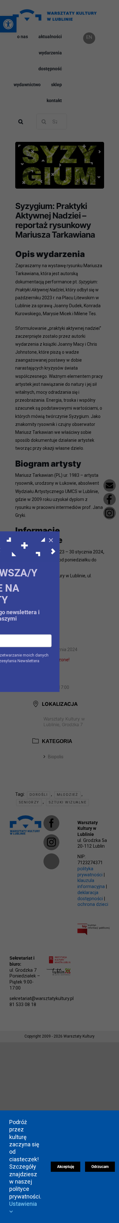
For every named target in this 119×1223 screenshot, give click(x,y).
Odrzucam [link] (100, 1166)
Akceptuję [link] (65, 1166)
